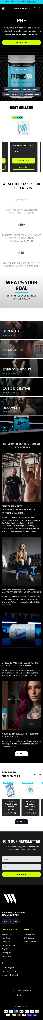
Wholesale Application (10, 971)
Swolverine (24, 1007)
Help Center (6, 938)
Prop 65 (5, 949)
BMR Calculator (29, 938)
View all (21, 754)
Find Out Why (10, 921)
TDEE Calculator (30, 942)
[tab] (12, 96)
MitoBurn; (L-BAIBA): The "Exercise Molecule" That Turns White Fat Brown (21, 591)
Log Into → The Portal (10, 975)
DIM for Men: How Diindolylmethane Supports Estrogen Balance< (18, 509)
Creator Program (8, 968)
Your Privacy (6, 956)
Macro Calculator (30, 934)
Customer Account (8, 945)
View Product (19, 161)
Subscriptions (7, 934)
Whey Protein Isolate (11, 805)
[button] (39, 8)
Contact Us (6, 942)
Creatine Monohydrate (30, 805)
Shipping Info (6, 953)
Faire (3, 979)
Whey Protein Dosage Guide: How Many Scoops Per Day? (21, 735)
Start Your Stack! (32, 2)
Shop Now (21, 43)
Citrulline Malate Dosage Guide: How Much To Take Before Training (20, 664)
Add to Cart (19, 167)
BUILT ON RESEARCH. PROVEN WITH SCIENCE (21, 446)
